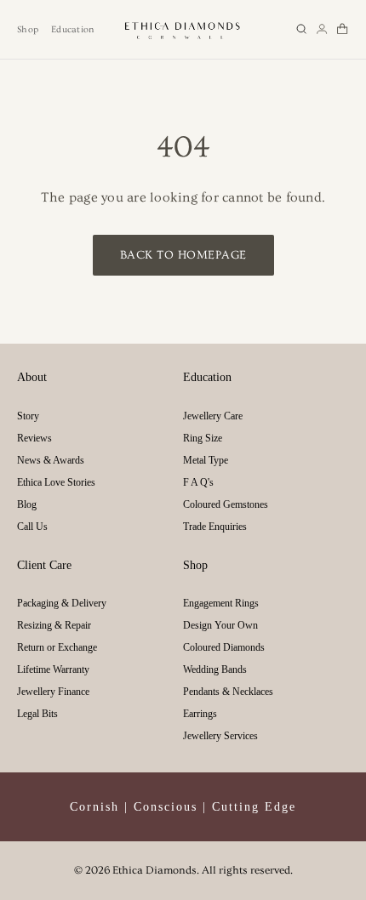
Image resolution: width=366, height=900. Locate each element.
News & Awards (50, 460)
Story (28, 416)
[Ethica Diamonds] (183, 29)
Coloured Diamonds (224, 647)
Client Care (44, 565)
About (32, 377)
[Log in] (322, 29)
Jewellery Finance (53, 692)
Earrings (200, 714)
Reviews (34, 438)
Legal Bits (37, 714)
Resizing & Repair (54, 625)
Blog (27, 504)
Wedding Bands (215, 669)
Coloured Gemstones (225, 504)
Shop (27, 29)
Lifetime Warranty (53, 669)
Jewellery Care (213, 416)
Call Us (32, 527)
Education (72, 29)
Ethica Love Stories (56, 482)
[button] (301, 29)
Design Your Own (220, 625)
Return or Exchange (57, 647)
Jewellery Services (220, 736)
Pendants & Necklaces (228, 692)
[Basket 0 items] (342, 29)
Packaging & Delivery (61, 603)
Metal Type (205, 460)
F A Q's (198, 482)
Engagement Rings (221, 603)
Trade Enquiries (215, 527)
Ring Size (202, 438)
